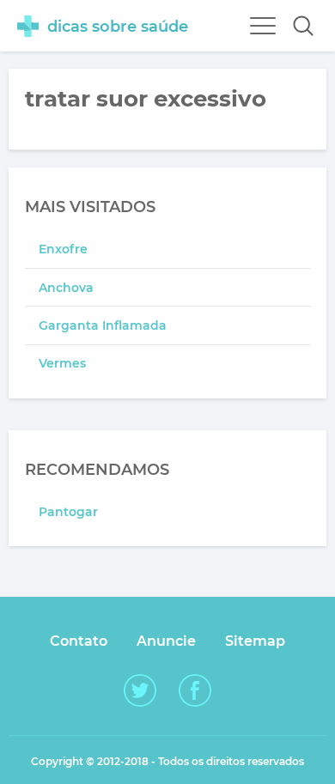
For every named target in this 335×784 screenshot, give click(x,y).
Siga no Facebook (195, 690)
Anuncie (166, 641)
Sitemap (255, 641)
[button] (303, 25)
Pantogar (68, 512)
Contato (78, 641)
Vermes (62, 363)
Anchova (66, 287)
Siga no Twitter (140, 690)
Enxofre (63, 249)
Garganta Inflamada (103, 325)
